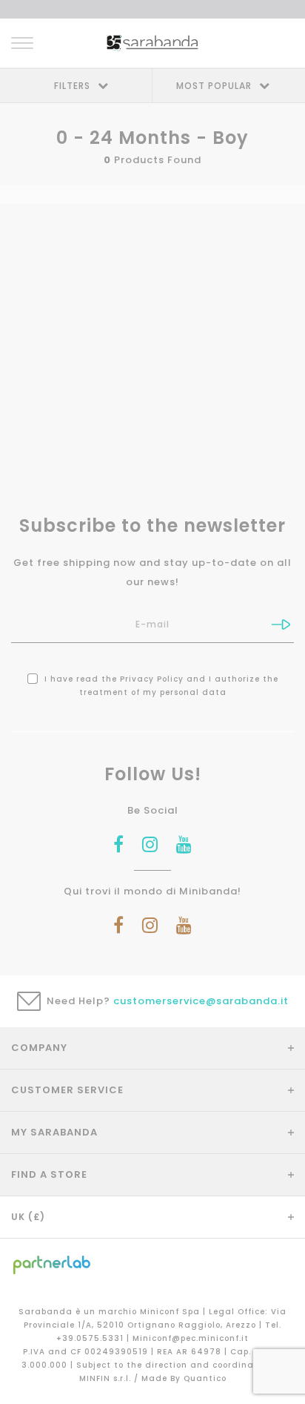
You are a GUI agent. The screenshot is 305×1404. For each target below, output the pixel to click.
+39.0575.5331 (91, 1338)
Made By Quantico (184, 1378)
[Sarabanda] (152, 43)
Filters (72, 85)
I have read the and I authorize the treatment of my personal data (159, 685)
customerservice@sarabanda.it (201, 1001)
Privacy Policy (152, 679)
